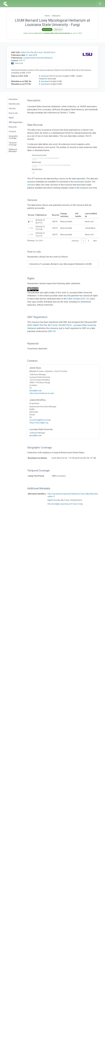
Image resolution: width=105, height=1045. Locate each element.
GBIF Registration (16, 122)
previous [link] (75, 241)
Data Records (14, 104)
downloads (79, 181)
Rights (11, 118)
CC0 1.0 (22, 60)
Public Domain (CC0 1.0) (78, 298)
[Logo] (5, 4)
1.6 (31, 228)
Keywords (13, 127)
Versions (12, 108)
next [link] (95, 241)
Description (13, 99)
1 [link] (83, 241)
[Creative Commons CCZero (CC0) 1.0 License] (33, 289)
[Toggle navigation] (99, 3)
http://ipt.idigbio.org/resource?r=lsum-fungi (65, 504)
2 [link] (88, 241)
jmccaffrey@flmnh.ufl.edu (40, 420)
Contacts (12, 131)
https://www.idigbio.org (39, 423)
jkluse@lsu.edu (36, 391)
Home (47, 16)
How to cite (13, 113)
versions (31, 185)
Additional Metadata (13, 150)
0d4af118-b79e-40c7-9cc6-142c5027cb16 (38, 52)
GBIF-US (52, 331)
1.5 (31, 235)
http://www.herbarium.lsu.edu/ (42, 393)
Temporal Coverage (13, 144)
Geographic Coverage (13, 137)
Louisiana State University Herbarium (38, 58)
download (44, 76)
